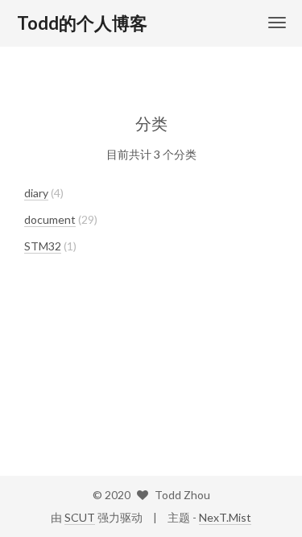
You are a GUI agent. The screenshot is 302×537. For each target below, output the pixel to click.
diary (36, 193)
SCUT (79, 517)
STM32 (42, 246)
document (50, 219)
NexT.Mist (225, 517)
